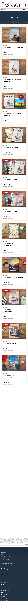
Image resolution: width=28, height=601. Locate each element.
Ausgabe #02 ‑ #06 (10, 179)
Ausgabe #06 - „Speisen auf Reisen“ (12, 80)
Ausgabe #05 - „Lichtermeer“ (8, 310)
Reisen (2, 578)
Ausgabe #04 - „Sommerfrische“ (9, 244)
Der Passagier (4, 573)
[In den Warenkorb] (24, 54)
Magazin (5, 45)
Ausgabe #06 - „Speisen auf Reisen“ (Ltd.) (12, 114)
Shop (2, 584)
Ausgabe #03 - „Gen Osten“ (13, 277)
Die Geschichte (4, 574)
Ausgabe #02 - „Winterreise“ (8, 376)
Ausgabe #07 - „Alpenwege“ (13, 47)
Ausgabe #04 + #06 (10, 147)
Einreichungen (4, 598)
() (26, 9)
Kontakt (3, 596)
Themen (3, 576)
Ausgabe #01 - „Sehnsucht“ (13, 343)
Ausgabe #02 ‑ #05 (10, 211)
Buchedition (4, 582)
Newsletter (4, 594)
